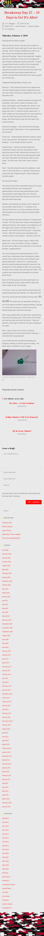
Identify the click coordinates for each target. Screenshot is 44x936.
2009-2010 (9, 26)
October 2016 (6, 674)
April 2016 (5, 682)
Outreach (5, 892)
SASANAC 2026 (7, 523)
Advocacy (5, 873)
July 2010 (5, 783)
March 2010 (6, 799)
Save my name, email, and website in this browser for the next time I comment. (21, 494)
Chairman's (5, 881)
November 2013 (7, 721)
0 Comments (10, 29)
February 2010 (6, 803)
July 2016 (5, 678)
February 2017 (6, 667)
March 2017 (6, 663)
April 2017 (5, 659)
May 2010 (5, 791)
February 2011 (6, 775)
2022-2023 (5, 865)
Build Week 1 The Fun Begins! (11, 534)
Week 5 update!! (7, 526)
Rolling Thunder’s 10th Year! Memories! (22, 417)
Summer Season (7, 904)
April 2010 (5, 795)
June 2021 (5, 604)
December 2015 (7, 694)
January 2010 (6, 807)
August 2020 (6, 635)
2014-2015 (5, 838)
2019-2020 (5, 853)
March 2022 (6, 593)
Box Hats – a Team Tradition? (21, 403)
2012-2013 (5, 830)
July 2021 (5, 600)
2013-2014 (5, 834)
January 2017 (6, 670)
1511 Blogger (10, 24)
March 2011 (6, 772)
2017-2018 (5, 849)
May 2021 (5, 608)
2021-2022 (5, 861)
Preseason (5, 900)
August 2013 (6, 729)
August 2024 (6, 565)
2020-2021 (5, 857)
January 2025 (6, 558)
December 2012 (7, 756)
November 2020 (7, 628)
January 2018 (6, 655)
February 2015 (6, 702)
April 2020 (5, 647)
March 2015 (6, 698)
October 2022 (6, 585)
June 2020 (5, 639)
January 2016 (6, 690)
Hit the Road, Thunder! (22, 431)
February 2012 (6, 764)
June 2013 (5, 737)
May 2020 (5, 643)
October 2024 (6, 562)
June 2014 (5, 709)
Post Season (6, 896)
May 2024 (5, 569)
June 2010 (5, 787)
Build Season (21, 26)
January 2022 (6, 597)
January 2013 (6, 752)
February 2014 (6, 713)
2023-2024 (5, 869)
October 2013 (6, 725)
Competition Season (8, 884)
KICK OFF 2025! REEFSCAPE (11, 538)
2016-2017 (5, 846)
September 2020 (7, 632)
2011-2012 (5, 826)
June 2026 (5, 550)
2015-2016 (5, 842)
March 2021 (6, 616)
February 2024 (6, 573)
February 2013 (6, 748)
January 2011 (6, 779)
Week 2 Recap (6, 530)
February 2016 (6, 686)
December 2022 (7, 581)
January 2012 (6, 768)
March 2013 (6, 744)
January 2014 (6, 717)
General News (33, 26)
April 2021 (5, 612)
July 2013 (5, 733)
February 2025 (6, 554)
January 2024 (6, 577)
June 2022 (5, 589)
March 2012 (6, 760)
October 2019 (6, 651)
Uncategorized (6, 908)
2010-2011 (5, 822)
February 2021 (6, 620)
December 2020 (7, 624)
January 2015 (6, 705)
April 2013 (5, 740)
